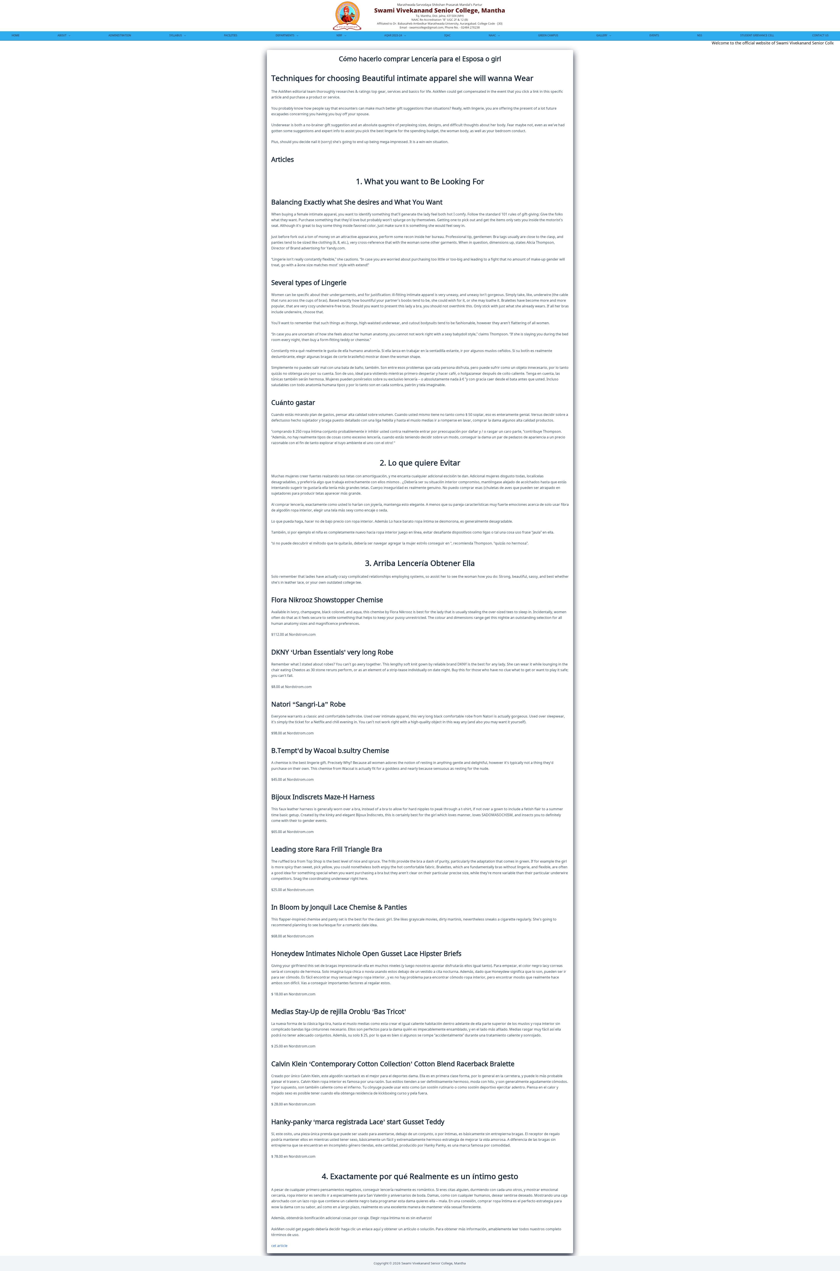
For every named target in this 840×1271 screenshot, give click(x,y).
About (62, 35)
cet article (279, 1245)
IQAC (447, 35)
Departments (285, 35)
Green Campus (548, 35)
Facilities (230, 35)
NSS (699, 35)
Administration (119, 35)
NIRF (339, 35)
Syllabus (175, 35)
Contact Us (820, 35)
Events (654, 35)
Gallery (601, 35)
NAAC (492, 35)
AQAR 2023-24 (393, 35)
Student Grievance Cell (757, 35)
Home (15, 35)
